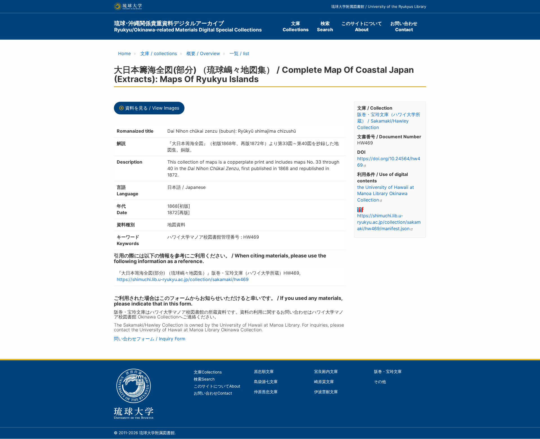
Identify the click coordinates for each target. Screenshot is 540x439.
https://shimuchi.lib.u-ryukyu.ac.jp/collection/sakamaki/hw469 (183, 279)
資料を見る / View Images (152, 108)
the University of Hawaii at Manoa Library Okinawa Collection (385, 193)
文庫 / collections (158, 53)
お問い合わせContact (403, 26)
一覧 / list (239, 53)
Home (124, 53)
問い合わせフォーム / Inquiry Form (149, 338)
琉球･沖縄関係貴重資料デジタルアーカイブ (188, 26)
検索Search (325, 26)
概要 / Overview (203, 53)
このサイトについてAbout (361, 26)
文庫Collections (296, 26)
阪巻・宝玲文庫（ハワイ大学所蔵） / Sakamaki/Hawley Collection (388, 121)
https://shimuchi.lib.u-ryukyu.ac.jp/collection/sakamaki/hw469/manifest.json (389, 222)
